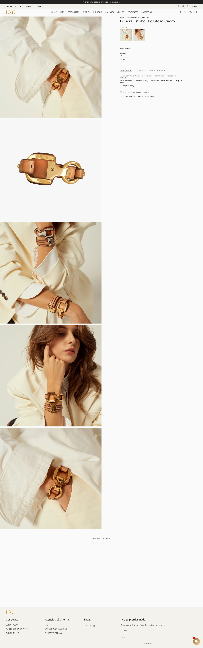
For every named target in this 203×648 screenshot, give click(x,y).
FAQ (46, 625)
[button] (58, 12)
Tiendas (9, 6)
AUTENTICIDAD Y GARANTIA (17, 629)
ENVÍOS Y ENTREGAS (53, 633)
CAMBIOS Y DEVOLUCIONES (56, 629)
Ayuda (28, 6)
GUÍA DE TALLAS (12, 633)
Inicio (122, 17)
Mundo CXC (19, 6)
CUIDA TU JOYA (12, 625)
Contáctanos (39, 6)
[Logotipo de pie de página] (10, 612)
